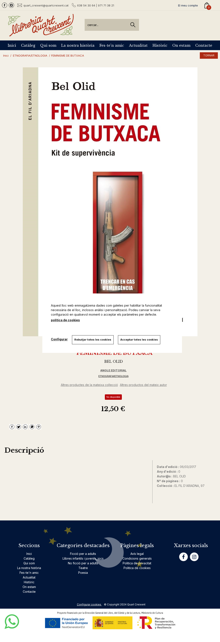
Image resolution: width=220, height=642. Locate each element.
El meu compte (188, 5)
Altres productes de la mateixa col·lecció (89, 385)
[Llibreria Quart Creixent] (41, 34)
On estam (181, 45)
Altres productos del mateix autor (143, 385)
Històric (160, 45)
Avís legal (137, 554)
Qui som (48, 45)
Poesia (83, 572)
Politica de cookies (137, 568)
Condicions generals (137, 558)
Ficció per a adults (83, 554)
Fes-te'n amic (111, 45)
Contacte (203, 45)
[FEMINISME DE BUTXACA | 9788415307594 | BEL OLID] (110, 201)
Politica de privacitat (137, 563)
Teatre (83, 568)
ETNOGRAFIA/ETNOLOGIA (113, 376)
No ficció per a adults (83, 563)
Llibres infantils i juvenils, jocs (83, 558)
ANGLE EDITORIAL (113, 370)
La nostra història (78, 45)
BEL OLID (113, 361)
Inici (12, 45)
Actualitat (138, 45)
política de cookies (65, 320)
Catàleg (28, 45)
